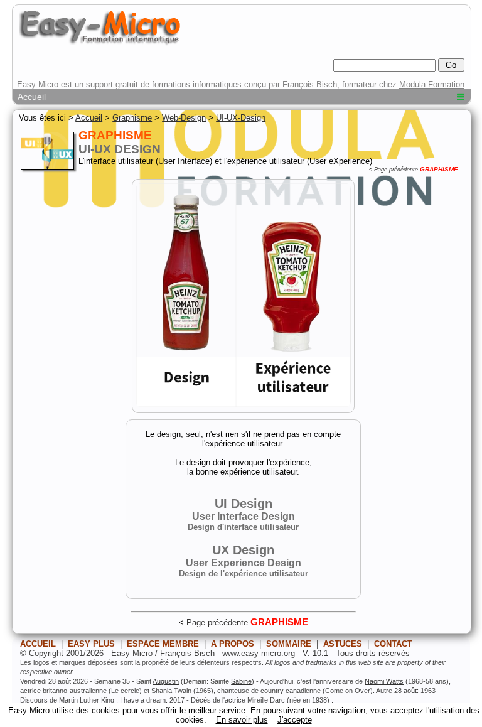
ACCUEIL (38, 644)
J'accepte (294, 719)
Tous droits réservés (373, 653)
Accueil (32, 97)
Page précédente (396, 169)
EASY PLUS (91, 644)
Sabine (241, 681)
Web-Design (184, 117)
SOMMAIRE (288, 644)
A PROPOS (232, 644)
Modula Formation (431, 84)
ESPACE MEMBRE (163, 644)
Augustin (166, 681)
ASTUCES (342, 644)
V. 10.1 (315, 653)
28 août (405, 690)
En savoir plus (242, 719)
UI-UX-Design (240, 117)
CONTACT (393, 644)
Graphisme (132, 117)
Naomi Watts (384, 681)
